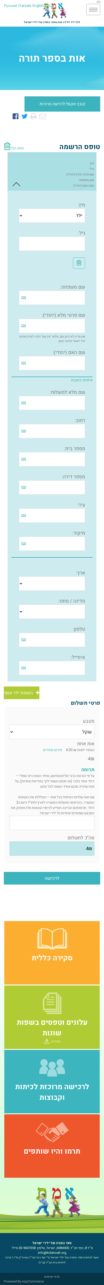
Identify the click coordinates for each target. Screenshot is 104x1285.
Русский (10, 5)
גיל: (91, 169)
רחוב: (80, 420)
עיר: (81, 504)
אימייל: (78, 657)
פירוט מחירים (54, 750)
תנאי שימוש (52, 1276)
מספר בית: (74, 448)
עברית (49, 5)
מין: (91, 163)
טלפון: (79, 629)
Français (24, 5)
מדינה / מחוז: (72, 601)
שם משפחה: (86, 180)
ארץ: (80, 572)
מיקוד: (78, 533)
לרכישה (52, 878)
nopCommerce (33, 1281)
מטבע (88, 721)
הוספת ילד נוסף (20, 693)
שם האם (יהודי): (83, 185)
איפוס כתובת (82, 380)
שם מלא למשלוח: (67, 392)
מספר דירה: (73, 476)
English (38, 5)
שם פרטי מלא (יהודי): (80, 174)
